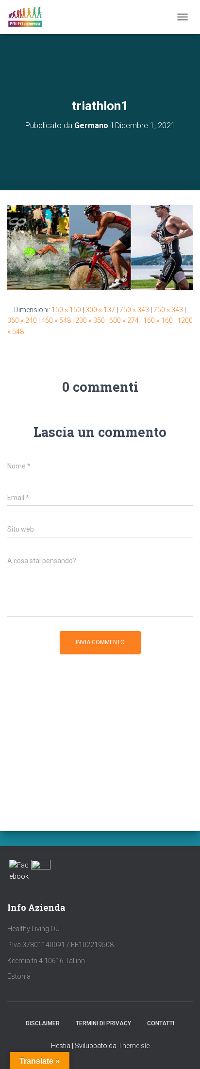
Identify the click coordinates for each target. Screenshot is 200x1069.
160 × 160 (158, 320)
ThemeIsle (134, 1046)
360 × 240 (22, 320)
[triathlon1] (100, 247)
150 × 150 (66, 310)
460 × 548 (56, 320)
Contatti (160, 1023)
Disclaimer (43, 1023)
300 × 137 (100, 310)
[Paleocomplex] (28, 17)
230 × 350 (90, 320)
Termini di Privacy (103, 1023)
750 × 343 (134, 310)
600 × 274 (124, 320)
